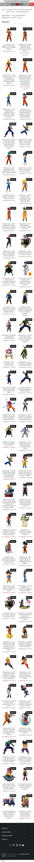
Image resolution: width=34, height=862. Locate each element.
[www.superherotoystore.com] (17, 4)
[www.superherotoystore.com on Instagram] (17, 845)
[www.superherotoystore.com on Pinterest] (20, 845)
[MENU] (1, 4)
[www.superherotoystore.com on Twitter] (23, 845)
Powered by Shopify (11, 856)
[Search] (27, 4)
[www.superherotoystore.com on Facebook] (14, 845)
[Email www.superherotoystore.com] (11, 845)
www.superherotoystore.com (13, 854)
